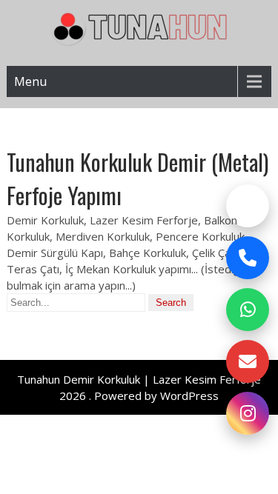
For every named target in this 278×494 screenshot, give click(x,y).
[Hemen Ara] (247, 257)
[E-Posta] (247, 361)
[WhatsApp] (247, 309)
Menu (30, 81)
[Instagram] (247, 413)
